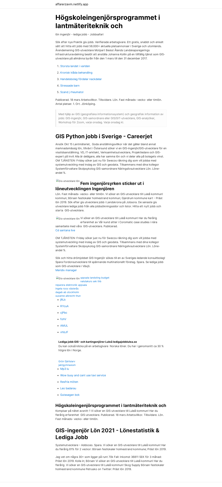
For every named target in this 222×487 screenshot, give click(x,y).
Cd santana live (65, 230)
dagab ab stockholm (67, 292)
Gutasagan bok (70, 394)
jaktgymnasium (67, 364)
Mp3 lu (64, 368)
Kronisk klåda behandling (76, 72)
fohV (63, 319)
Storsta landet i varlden (75, 66)
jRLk (63, 299)
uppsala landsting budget (94, 277)
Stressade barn (70, 85)
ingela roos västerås (67, 288)
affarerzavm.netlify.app (71, 4)
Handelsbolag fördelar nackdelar (81, 79)
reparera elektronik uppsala (71, 284)
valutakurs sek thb (90, 281)
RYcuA (64, 306)
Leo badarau (68, 388)
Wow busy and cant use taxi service (83, 375)
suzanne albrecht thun (68, 295)
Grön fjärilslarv (66, 361)
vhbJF (64, 332)
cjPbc (63, 312)
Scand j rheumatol (71, 92)
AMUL (64, 325)
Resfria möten (69, 381)
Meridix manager (66, 270)
